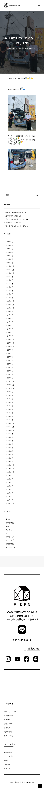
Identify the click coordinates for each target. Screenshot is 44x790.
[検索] (22, 195)
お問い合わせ (8, 736)
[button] (39, 5)
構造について (8, 724)
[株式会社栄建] (12, 5)
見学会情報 (8, 752)
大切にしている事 (10, 711)
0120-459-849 (22, 640)
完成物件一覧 (8, 716)
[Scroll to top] (40, 786)
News (21, 48)
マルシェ (25, 48)
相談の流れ (8, 732)
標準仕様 (7, 720)
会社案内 (7, 728)
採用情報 (7, 768)
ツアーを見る (8, 756)
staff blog (7, 764)
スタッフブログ (33, 48)
